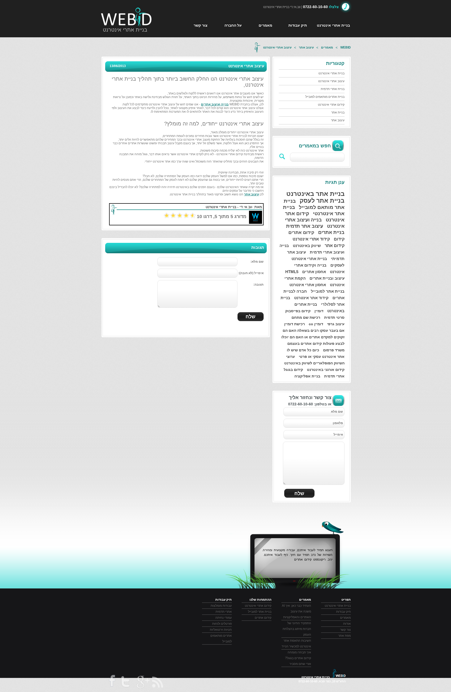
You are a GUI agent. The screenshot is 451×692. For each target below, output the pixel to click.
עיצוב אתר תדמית (304, 226)
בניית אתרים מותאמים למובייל (325, 97)
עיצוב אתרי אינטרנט (277, 47)
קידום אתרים (301, 232)
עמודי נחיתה (223, 617)
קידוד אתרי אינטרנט (311, 239)
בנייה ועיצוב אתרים (215, 104)
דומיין (318, 311)
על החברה (233, 25)
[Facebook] (111, 682)
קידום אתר (335, 245)
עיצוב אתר (306, 47)
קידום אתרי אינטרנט (331, 104)
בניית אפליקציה (307, 376)
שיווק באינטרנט (307, 245)
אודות (347, 623)
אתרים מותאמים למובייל (221, 638)
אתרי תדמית (334, 376)
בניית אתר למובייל (328, 291)
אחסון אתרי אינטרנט (307, 284)
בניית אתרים (331, 232)
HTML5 (291, 271)
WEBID (345, 47)
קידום (339, 239)
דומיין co (316, 324)
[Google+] (142, 683)
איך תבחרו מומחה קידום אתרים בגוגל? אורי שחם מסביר (298, 658)
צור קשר (200, 25)
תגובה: (258, 284)
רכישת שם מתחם (306, 317)
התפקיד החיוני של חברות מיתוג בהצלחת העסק (297, 628)
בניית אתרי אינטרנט (125, 30)
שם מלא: (257, 261)
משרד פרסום (334, 350)
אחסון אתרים (314, 271)
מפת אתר (344, 635)
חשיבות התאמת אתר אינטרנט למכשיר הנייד (296, 643)
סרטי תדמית (334, 317)
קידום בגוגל (293, 370)
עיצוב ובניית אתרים (327, 278)
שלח (299, 493)
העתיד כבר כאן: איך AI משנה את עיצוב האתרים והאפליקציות (296, 611)
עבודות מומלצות (221, 605)
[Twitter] (125, 683)
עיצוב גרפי (336, 324)
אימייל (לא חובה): (251, 273)
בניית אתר (338, 112)
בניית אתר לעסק (322, 200)
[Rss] (158, 682)
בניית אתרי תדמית (333, 89)
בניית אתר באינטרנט (315, 193)
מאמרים (265, 25)
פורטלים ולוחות (222, 623)
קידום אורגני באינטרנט (326, 370)
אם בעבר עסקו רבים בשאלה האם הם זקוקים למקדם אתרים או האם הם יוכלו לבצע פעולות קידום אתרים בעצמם (313, 337)
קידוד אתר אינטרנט (311, 298)
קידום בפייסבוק (298, 311)
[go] (282, 156)
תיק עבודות (297, 25)
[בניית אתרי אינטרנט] (126, 17)
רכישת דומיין (294, 324)
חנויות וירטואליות (221, 629)
